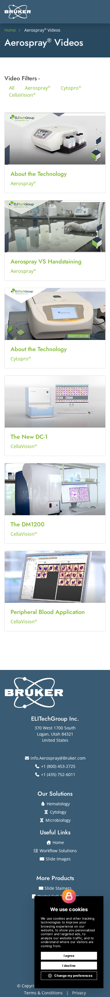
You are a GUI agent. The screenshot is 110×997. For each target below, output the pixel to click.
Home (57, 842)
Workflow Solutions (57, 850)
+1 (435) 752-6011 (57, 774)
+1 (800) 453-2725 (57, 766)
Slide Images (58, 859)
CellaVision (22, 95)
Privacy (79, 993)
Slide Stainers (57, 888)
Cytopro (71, 88)
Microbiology (57, 820)
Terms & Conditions (43, 993)
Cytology (57, 812)
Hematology (57, 804)
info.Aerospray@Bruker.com (57, 758)
